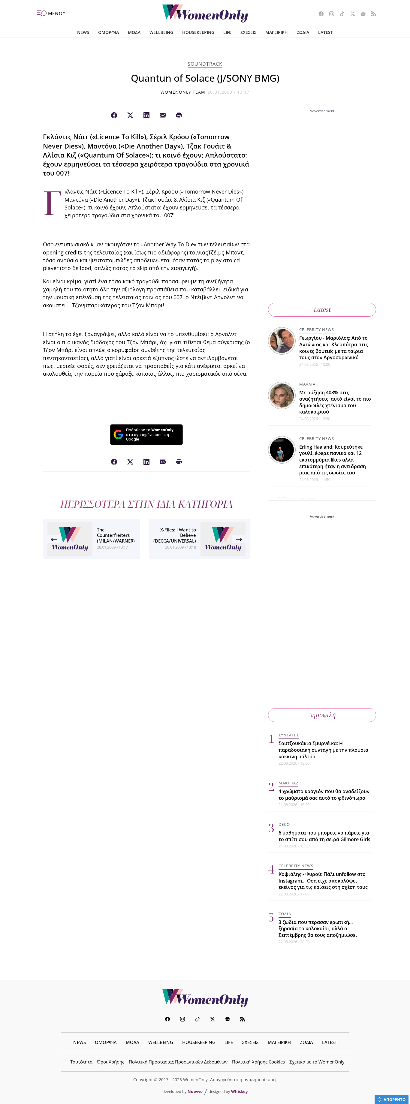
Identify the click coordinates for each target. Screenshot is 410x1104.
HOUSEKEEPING (198, 32)
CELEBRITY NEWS (316, 329)
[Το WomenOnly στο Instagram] (329, 14)
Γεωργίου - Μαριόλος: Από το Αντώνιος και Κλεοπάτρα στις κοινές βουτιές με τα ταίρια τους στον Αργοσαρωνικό (333, 348)
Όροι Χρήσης (110, 1062)
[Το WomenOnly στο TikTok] (340, 14)
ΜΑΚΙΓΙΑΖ (288, 783)
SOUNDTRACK (205, 64)
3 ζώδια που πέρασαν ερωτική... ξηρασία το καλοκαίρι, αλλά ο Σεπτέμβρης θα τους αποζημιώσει (318, 928)
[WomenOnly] (205, 14)
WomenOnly (205, 998)
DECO (284, 824)
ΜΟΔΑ (134, 32)
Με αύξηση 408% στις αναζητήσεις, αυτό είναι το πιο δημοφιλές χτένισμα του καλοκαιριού (335, 402)
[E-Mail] (162, 115)
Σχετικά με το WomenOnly (317, 1062)
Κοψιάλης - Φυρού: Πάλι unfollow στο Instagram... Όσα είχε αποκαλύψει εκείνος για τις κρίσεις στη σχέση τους (323, 880)
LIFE (227, 32)
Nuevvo (195, 1091)
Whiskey (239, 1091)
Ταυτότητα (81, 1062)
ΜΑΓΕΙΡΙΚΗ (276, 32)
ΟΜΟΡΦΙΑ (108, 32)
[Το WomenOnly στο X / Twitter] (350, 14)
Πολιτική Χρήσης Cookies (258, 1062)
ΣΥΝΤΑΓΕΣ (289, 735)
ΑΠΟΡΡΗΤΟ (394, 1099)
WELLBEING (161, 32)
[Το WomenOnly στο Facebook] (319, 14)
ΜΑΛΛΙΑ (307, 384)
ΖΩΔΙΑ (303, 32)
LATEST (325, 32)
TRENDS (307, 499)
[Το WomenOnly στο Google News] (361, 14)
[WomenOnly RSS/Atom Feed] (371, 14)
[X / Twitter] (130, 115)
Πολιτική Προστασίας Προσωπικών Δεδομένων (178, 1062)
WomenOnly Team (183, 92)
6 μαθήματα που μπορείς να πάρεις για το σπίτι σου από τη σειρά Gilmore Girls (324, 836)
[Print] (178, 115)
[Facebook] (114, 115)
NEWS (83, 32)
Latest (322, 309)
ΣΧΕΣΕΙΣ (248, 32)
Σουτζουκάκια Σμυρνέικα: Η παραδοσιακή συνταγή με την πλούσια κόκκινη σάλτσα (323, 750)
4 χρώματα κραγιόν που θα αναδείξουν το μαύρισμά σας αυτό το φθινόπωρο (324, 794)
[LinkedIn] (146, 115)
